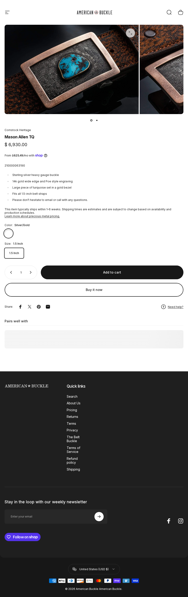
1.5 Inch (14, 253)
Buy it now (94, 290)
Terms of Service (73, 450)
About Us (73, 403)
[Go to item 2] (97, 120)
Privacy (72, 430)
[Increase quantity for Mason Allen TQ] (31, 272)
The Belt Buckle (73, 439)
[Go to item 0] (91, 120)
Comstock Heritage (18, 130)
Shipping (73, 469)
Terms (71, 423)
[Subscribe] (99, 516)
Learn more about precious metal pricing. (32, 216)
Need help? (175, 307)
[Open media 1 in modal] (130, 33)
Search (72, 396)
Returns (72, 417)
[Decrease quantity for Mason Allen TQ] (10, 272)
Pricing (72, 410)
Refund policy (72, 461)
